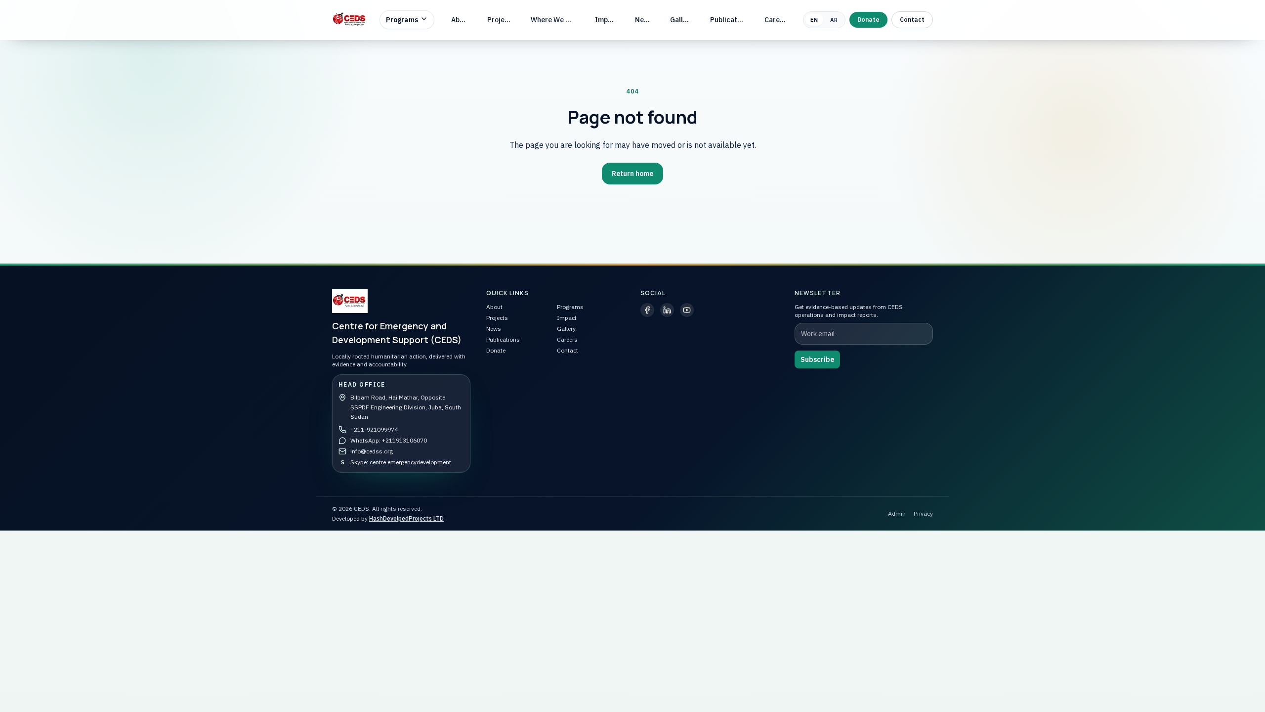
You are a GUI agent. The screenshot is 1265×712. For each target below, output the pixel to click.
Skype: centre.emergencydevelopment (400, 462)
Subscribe (817, 359)
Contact (912, 19)
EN (814, 19)
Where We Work (555, 19)
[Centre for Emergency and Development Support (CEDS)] (350, 20)
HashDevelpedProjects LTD (406, 518)
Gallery (681, 19)
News (644, 19)
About (460, 19)
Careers (777, 19)
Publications (730, 19)
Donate (868, 19)
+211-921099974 (374, 429)
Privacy (923, 513)
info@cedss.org (371, 451)
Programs (402, 19)
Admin (897, 513)
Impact (607, 19)
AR (834, 19)
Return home (632, 173)
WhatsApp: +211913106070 (388, 440)
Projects (501, 19)
